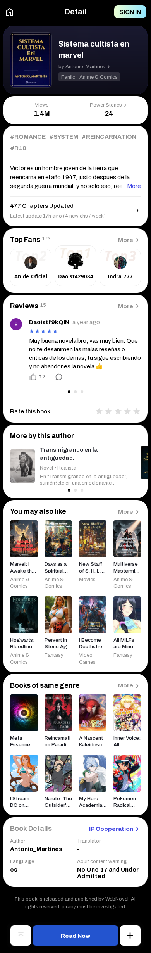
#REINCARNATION (109, 137)
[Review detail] (55, 377)
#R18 (18, 148)
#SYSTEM (63, 137)
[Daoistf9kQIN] (16, 324)
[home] (9, 12)
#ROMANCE (28, 137)
